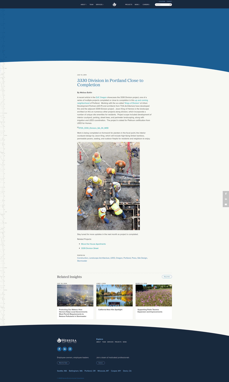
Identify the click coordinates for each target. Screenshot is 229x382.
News (137, 4)
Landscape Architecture (99, 257)
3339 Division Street (89, 248)
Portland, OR (90, 370)
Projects (128, 4)
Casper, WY (116, 370)
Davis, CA (127, 370)
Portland (127, 257)
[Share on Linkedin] (226, 199)
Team (91, 4)
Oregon (119, 257)
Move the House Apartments (93, 243)
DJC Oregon (101, 97)
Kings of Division (132, 103)
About (83, 4)
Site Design (142, 257)
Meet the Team (63, 363)
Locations (162, 1)
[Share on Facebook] (226, 193)
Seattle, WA (62, 370)
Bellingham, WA (75, 370)
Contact (169, 1)
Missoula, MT (103, 370)
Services (99, 4)
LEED (112, 257)
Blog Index (167, 277)
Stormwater (82, 260)
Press (134, 257)
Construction (82, 257)
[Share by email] (226, 204)
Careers (146, 4)
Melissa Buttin (86, 92)
